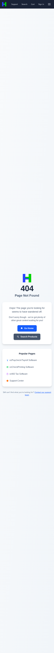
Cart (33, 4)
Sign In (41, 4)
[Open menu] (49, 4)
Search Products (28, 337)
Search (24, 4)
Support (14, 4)
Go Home (29, 328)
